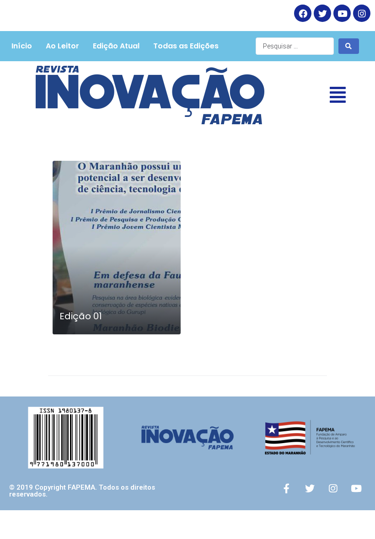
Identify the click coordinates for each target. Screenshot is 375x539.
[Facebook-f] (286, 488)
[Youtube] (356, 488)
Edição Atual (116, 46)
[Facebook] (302, 13)
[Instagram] (361, 13)
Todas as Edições (186, 46)
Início (21, 46)
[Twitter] (322, 13)
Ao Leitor (62, 46)
